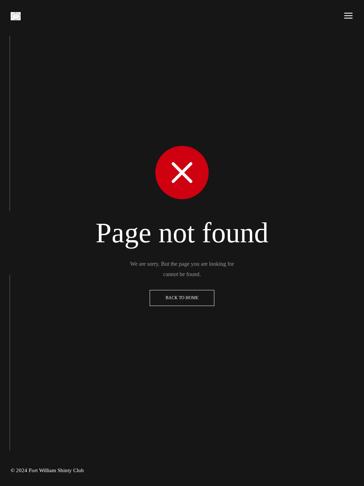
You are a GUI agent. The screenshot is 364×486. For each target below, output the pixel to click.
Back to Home (182, 297)
